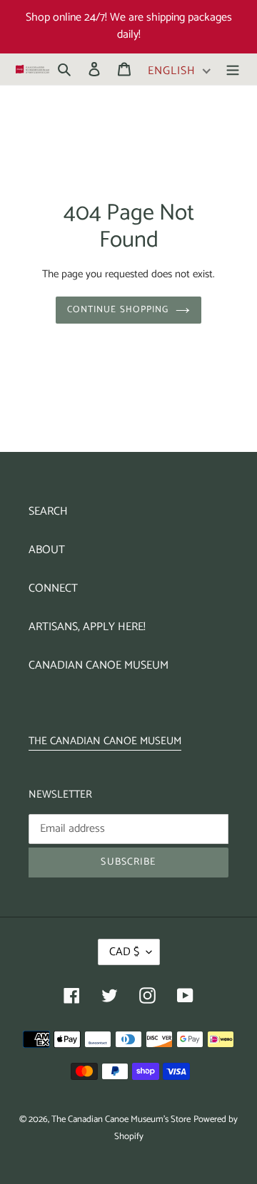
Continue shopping (117, 309)
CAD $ (124, 952)
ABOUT (47, 550)
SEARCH (48, 511)
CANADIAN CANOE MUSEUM (98, 665)
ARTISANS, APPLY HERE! (87, 627)
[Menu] (233, 69)
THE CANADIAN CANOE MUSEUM (105, 741)
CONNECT (53, 588)
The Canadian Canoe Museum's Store (121, 1119)
